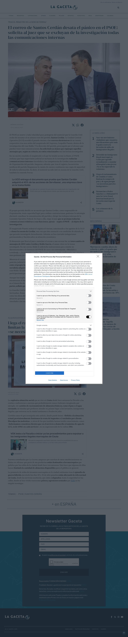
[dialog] (64, 318)
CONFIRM (49, 373)
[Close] (98, 257)
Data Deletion (52, 380)
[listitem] (64, 291)
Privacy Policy (75, 380)
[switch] (88, 295)
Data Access (64, 380)
